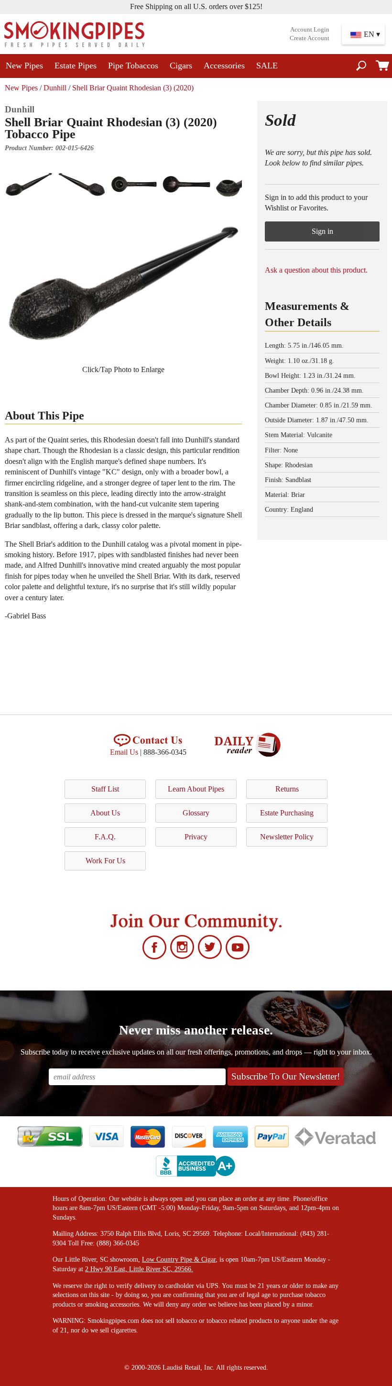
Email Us (124, 752)
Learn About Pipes (196, 789)
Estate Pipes (75, 65)
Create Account (309, 38)
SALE (267, 65)
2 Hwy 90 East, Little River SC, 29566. (139, 1269)
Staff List (105, 789)
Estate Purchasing (287, 813)
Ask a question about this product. (316, 270)
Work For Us (105, 861)
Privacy (196, 837)
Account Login (309, 29)
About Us (105, 813)
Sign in (322, 231)
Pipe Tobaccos (133, 65)
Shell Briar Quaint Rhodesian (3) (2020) (133, 88)
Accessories (224, 65)
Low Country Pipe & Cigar (179, 1259)
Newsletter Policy (287, 837)
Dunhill (55, 88)
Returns (287, 789)
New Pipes (24, 65)
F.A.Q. (105, 837)
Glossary (196, 813)
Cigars (181, 65)
